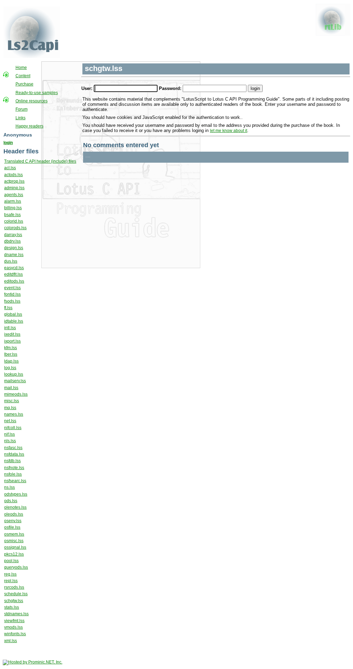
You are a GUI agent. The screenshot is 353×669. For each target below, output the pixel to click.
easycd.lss (14, 267)
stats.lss (11, 607)
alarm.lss (12, 201)
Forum (22, 109)
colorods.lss (15, 227)
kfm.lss (10, 347)
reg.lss (10, 574)
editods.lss (14, 281)
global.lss (13, 314)
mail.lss (11, 387)
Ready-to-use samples (37, 92)
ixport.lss (12, 341)
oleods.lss (13, 514)
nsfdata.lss (14, 454)
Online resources (32, 101)
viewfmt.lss (14, 620)
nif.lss (9, 434)
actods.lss (13, 174)
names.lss (13, 414)
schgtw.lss (13, 600)
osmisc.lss (13, 540)
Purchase (24, 84)
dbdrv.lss (12, 241)
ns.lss (9, 487)
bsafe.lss (12, 214)
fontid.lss (12, 294)
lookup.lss (13, 374)
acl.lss (10, 167)
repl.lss (11, 580)
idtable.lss (13, 321)
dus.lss (10, 261)
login (8, 142)
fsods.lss (12, 301)
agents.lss (13, 194)
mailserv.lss (15, 380)
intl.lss (10, 327)
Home (21, 67)
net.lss (10, 420)
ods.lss (10, 500)
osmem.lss (14, 534)
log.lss (10, 367)
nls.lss (10, 440)
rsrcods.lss (14, 587)
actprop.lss (14, 181)
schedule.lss (16, 593)
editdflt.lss (13, 274)
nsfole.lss (13, 474)
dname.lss (13, 254)
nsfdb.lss (12, 460)
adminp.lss (14, 187)
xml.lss (10, 640)
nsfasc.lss (13, 447)
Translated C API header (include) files (40, 161)
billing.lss (13, 207)
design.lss (13, 247)
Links (21, 117)
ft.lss (8, 307)
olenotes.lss (15, 507)
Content (23, 75)
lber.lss (10, 354)
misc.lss (11, 400)
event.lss (12, 287)
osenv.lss (12, 520)
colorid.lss (13, 221)
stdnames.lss (16, 613)
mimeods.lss (16, 394)
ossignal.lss (15, 547)
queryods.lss (16, 567)
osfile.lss (12, 527)
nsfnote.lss (14, 467)
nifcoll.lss (12, 427)
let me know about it (228, 130)
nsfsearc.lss (15, 480)
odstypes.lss (15, 494)
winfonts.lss (15, 633)
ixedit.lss (12, 334)
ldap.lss (11, 361)
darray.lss (13, 234)
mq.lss (10, 407)
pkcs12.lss (14, 554)
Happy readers (29, 126)
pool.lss (11, 560)
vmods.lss (13, 627)
